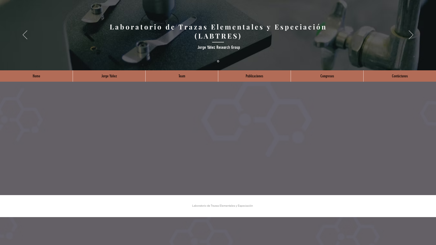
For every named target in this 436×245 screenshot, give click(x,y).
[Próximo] (411, 35)
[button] (109, 76)
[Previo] (25, 35)
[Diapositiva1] (218, 61)
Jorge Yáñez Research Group (219, 47)
